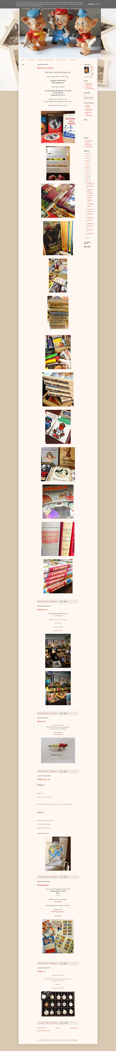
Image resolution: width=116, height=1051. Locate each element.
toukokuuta (90, 220)
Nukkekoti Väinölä (87, 106)
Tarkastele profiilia (88, 77)
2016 (87, 177)
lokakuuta (89, 189)
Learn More (91, 4)
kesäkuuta (89, 217)
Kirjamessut (42, 609)
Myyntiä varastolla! (45, 67)
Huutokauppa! (43, 884)
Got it (98, 4)
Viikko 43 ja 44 (43, 779)
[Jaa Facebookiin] (65, 601)
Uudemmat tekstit (42, 1028)
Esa (93, 67)
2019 (87, 170)
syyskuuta (89, 209)
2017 (87, 174)
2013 (87, 238)
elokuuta (89, 211)
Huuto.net (41, 721)
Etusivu (23, 60)
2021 (87, 165)
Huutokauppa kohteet (57, 911)
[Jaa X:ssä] (63, 601)
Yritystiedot (31, 60)
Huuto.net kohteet (58, 734)
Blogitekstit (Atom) (45, 1030)
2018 (87, 172)
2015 (87, 179)
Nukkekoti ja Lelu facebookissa (89, 87)
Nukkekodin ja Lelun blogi (88, 109)
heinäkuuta (89, 214)
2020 (87, 167)
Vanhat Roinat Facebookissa (88, 84)
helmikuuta (90, 229)
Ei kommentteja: (53, 601)
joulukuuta (90, 183)
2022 (87, 163)
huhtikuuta (90, 223)
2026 (87, 153)
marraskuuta (90, 186)
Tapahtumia (88, 146)
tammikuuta (90, 233)
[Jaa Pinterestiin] (66, 601)
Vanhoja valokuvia (62, 60)
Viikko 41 (41, 971)
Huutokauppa (73, 60)
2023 (87, 160)
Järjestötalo (58, 901)
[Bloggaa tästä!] (62, 601)
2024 (87, 158)
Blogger (75, 1040)
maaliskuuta (90, 226)
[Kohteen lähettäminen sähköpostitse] (60, 601)
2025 (87, 156)
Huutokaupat (88, 140)
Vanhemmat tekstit (73, 1028)
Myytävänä (88, 144)
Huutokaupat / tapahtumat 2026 (45, 60)
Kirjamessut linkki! (58, 630)
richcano (63, 1040)
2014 (87, 181)
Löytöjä (87, 142)
